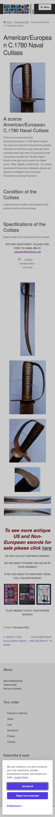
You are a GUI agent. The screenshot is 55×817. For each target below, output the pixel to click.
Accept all (27, 786)
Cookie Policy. (21, 777)
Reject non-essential (27, 795)
